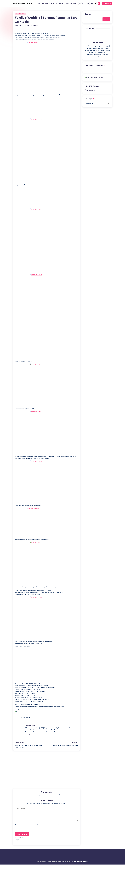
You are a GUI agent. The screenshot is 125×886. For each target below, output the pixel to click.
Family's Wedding (20, 13)
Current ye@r (19, 837)
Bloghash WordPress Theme (79, 861)
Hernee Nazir (30, 725)
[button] (107, 3)
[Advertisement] (46, 83)
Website (60, 825)
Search (88, 14)
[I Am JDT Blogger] (90, 90)
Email (39, 825)
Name (17, 825)
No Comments (34, 25)
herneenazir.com (22, 3)
